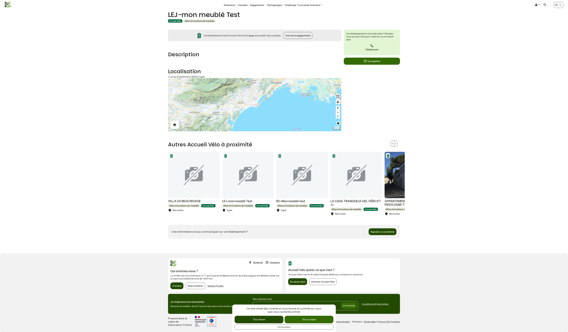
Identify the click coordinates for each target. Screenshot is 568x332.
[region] (254, 104)
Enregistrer (374, 61)
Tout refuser (259, 319)
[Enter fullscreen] (338, 96)
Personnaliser (284, 327)
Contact (176, 285)
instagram (275, 262)
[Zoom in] (338, 108)
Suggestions (257, 5)
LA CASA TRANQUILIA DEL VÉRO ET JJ (355, 202)
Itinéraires (229, 5)
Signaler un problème (382, 231)
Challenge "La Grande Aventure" (303, 5)
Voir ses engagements (297, 35)
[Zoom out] (338, 112)
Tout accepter (309, 319)
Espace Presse (216, 285)
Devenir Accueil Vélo (323, 281)
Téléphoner (372, 49)
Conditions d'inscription (375, 303)
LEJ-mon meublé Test (237, 201)
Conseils (242, 5)
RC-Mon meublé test (290, 201)
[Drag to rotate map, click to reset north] (338, 116)
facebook (258, 262)
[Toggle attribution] (338, 123)
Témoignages (274, 5)
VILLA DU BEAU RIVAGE (184, 201)
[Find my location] (338, 102)
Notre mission (195, 285)
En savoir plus (297, 281)
